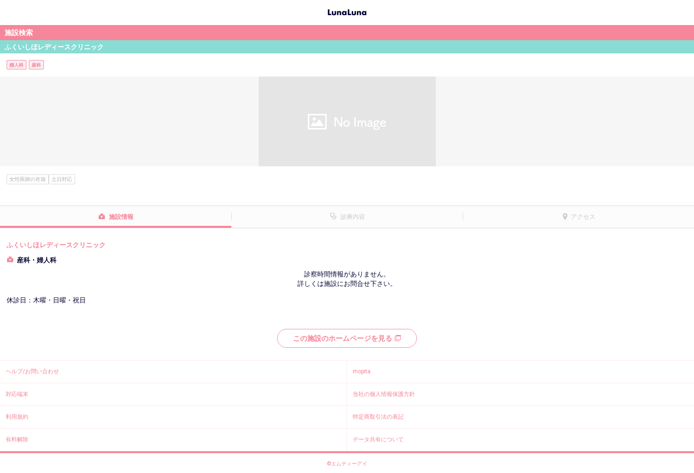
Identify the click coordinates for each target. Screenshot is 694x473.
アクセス (583, 216)
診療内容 (352, 216)
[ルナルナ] (347, 11)
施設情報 (121, 216)
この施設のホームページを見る (342, 338)
